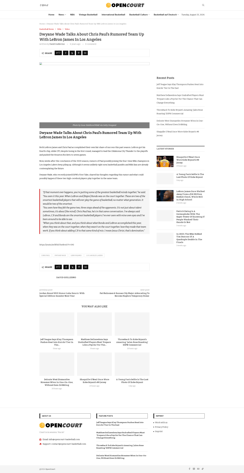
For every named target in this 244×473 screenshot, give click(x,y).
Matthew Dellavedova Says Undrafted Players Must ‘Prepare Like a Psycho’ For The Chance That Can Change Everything (180, 99)
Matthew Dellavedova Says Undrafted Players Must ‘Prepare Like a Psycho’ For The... (94, 342)
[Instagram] (43, 5)
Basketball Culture (138, 14)
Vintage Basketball (88, 14)
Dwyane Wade (60, 255)
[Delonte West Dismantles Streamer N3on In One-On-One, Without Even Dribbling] (56, 364)
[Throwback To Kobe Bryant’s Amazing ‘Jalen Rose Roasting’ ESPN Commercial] (132, 324)
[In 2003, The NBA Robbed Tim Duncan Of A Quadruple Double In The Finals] (165, 238)
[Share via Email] (85, 53)
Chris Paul (45, 255)
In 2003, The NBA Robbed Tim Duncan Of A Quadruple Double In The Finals (189, 238)
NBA (72, 14)
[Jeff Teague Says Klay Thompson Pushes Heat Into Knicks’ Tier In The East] (56, 324)
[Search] (203, 5)
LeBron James (76, 255)
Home (51, 14)
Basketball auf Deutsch (165, 14)
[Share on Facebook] (65, 53)
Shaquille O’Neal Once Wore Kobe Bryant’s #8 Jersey (188, 160)
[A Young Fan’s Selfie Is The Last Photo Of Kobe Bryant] (132, 364)
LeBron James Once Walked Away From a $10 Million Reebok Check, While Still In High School (190, 195)
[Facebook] (40, 5)
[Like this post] (59, 53)
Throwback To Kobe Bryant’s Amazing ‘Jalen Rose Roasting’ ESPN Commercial (132, 342)
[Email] (45, 5)
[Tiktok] (47, 5)
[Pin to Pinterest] (78, 53)
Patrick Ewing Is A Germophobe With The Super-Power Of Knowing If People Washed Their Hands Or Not (190, 217)
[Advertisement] (181, 48)
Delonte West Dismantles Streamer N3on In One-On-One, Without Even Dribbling (57, 382)
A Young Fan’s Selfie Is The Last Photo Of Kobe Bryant (190, 175)
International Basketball (113, 14)
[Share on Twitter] (72, 53)
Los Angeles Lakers (94, 255)
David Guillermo (57, 44)
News (61, 14)
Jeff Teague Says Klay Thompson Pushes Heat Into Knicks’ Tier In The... (56, 342)
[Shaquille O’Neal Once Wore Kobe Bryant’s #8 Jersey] (94, 364)
